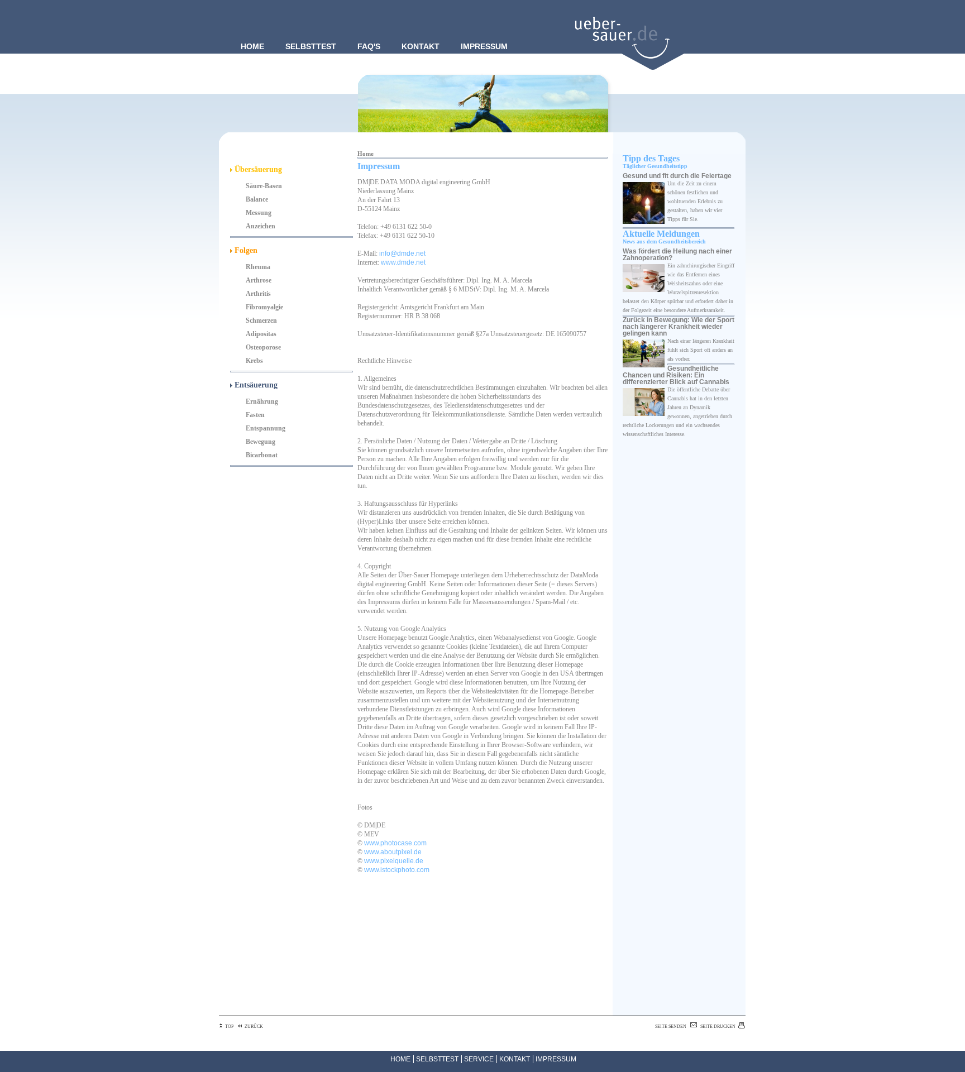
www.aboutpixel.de (393, 852)
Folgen (244, 250)
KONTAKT (514, 1059)
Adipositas (261, 334)
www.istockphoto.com (396, 870)
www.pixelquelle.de (393, 861)
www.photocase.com (395, 843)
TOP (229, 1026)
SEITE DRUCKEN (717, 1026)
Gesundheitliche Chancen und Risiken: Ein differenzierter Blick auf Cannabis (676, 375)
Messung (258, 213)
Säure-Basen (264, 186)
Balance (257, 199)
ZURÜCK (254, 1026)
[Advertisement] (413, 954)
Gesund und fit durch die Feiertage (677, 176)
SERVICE (479, 1059)
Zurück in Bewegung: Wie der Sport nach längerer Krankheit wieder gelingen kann (678, 326)
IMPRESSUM (556, 1059)
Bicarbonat (262, 455)
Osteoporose (263, 347)
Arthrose (258, 280)
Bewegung (260, 442)
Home (365, 153)
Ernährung (262, 401)
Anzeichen (260, 226)
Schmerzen (261, 320)
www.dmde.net (403, 262)
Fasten (255, 415)
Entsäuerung (255, 385)
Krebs (254, 361)
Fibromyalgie (264, 307)
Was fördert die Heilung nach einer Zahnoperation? (677, 254)
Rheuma (258, 267)
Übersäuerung (257, 169)
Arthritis (258, 294)
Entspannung (265, 428)
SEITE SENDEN (670, 1026)
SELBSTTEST (437, 1059)
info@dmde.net (402, 253)
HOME (400, 1059)
